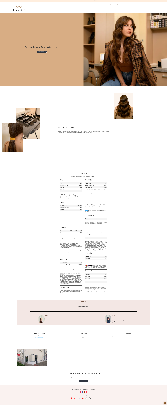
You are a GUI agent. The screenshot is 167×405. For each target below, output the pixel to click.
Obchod (109, 4)
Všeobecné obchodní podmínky (72, 395)
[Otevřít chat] (165, 403)
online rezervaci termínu (87, 338)
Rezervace (104, 4)
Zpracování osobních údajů (82, 395)
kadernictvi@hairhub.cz (39, 337)
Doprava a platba (91, 395)
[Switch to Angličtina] (119, 5)
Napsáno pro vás (115, 4)
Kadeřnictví (99, 4)
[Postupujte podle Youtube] (84, 392)
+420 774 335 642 (39, 336)
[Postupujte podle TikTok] (86, 392)
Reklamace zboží (97, 395)
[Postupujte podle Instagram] (80, 392)
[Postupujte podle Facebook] (82, 392)
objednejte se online (42, 51)
